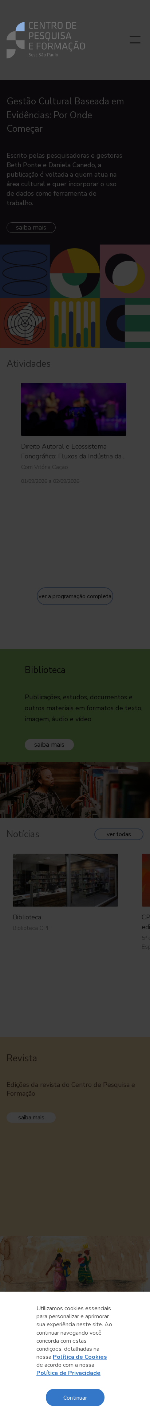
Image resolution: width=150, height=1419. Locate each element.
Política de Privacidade (68, 1373)
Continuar (75, 1397)
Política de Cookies (80, 1357)
